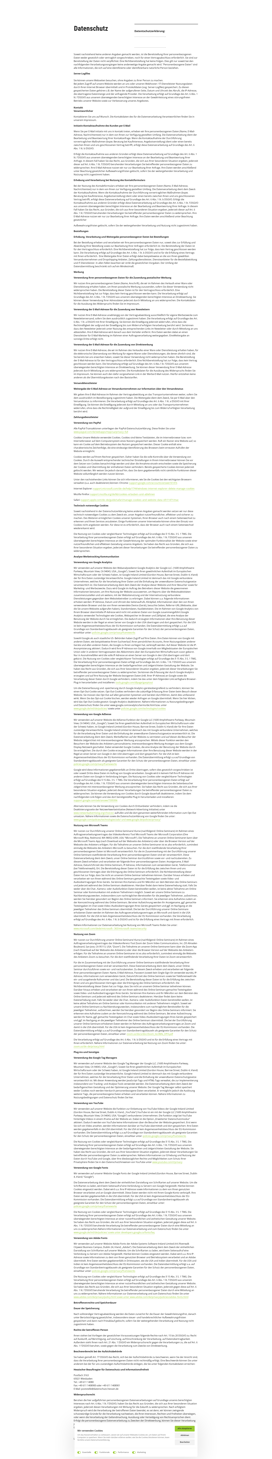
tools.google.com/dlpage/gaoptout (134, 682)
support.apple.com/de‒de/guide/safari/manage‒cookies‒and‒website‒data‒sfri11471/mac (130, 499)
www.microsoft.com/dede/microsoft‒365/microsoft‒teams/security (110, 928)
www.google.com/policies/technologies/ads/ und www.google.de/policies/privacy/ (117, 819)
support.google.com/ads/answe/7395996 (95, 800)
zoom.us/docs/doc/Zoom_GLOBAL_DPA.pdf (150, 1034)
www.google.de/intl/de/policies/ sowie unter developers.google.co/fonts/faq (114, 1232)
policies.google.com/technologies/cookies (143, 708)
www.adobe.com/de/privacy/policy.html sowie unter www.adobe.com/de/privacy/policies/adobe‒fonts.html (131, 1297)
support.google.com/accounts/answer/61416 (153, 482)
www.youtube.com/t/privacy (167, 1162)
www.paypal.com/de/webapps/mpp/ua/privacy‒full (101, 431)
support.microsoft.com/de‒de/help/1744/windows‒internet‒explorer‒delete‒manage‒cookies (144, 488)
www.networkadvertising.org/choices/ (94, 812)
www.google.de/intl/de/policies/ (90, 708)
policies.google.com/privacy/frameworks (113, 632)
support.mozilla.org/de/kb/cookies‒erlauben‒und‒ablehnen (122, 494)
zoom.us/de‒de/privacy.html (89, 1046)
